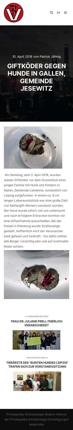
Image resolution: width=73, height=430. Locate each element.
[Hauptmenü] (65, 12)
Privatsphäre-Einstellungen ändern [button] (31, 414)
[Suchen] (51, 12)
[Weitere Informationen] (58, 12)
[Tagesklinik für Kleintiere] (13, 12)
